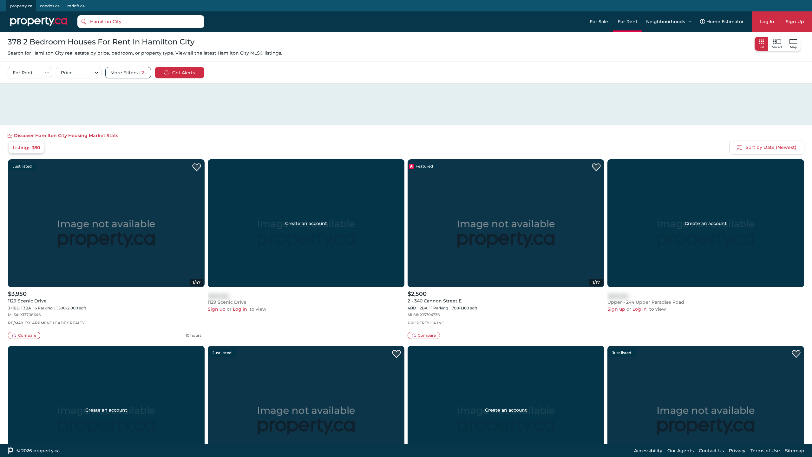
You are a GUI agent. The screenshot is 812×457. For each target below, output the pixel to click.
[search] (140, 21)
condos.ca (50, 5)
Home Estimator (725, 21)
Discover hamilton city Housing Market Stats (66, 135)
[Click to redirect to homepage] (38, 21)
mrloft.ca (76, 5)
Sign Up (795, 21)
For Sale (599, 21)
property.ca (21, 5)
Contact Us (711, 450)
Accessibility (648, 450)
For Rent (628, 21)
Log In (767, 21)
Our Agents (680, 450)
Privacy (737, 450)
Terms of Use (765, 450)
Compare (27, 335)
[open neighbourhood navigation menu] (689, 21)
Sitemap (794, 450)
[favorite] (196, 167)
